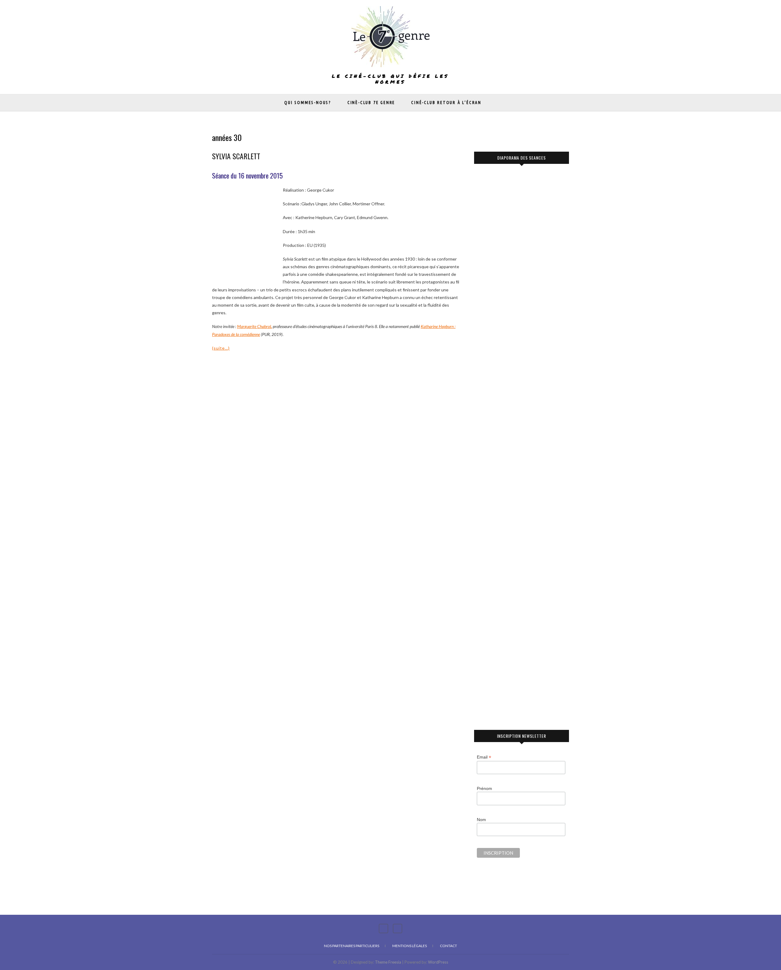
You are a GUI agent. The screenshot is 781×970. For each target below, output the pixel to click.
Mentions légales (409, 945)
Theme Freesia (388, 962)
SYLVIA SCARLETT (236, 155)
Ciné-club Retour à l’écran (446, 102)
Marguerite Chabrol (254, 326)
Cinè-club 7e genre (371, 102)
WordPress (438, 962)
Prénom (484, 788)
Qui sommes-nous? (307, 102)
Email (484, 757)
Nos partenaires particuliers (351, 945)
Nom (481, 819)
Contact (448, 945)
